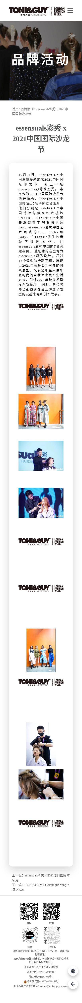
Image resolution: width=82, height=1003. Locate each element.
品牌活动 (27, 109)
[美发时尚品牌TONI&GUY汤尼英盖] (37, 11)
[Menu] (70, 10)
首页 (15, 109)
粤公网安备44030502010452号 (42, 981)
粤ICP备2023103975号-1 (41, 976)
